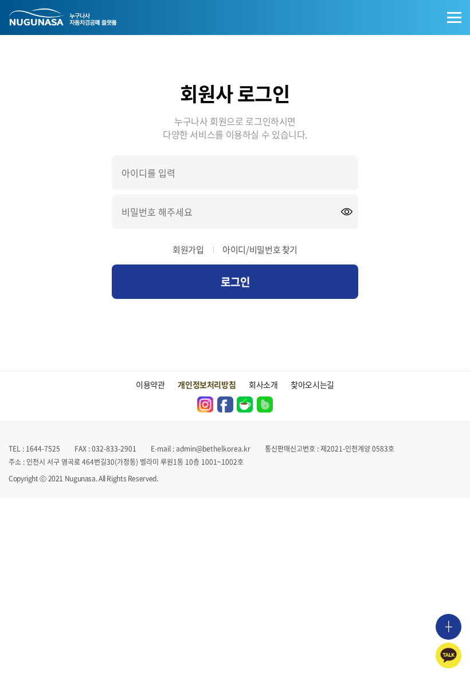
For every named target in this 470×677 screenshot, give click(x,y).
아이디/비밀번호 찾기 (259, 249)
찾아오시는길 (312, 384)
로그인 (235, 282)
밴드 (265, 404)
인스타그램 (205, 404)
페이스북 (225, 404)
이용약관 (150, 384)
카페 (245, 404)
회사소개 (263, 384)
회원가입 (188, 249)
